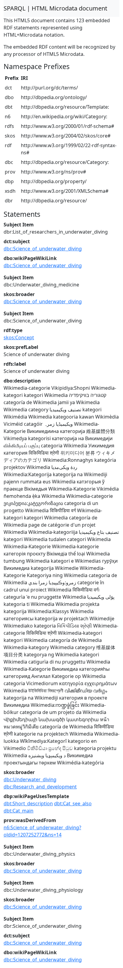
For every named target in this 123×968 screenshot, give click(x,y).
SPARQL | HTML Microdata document (55, 8)
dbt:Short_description (28, 803)
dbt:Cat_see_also (73, 803)
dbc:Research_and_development (40, 786)
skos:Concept (19, 337)
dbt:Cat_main (18, 810)
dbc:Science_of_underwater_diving (43, 248)
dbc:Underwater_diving (30, 779)
